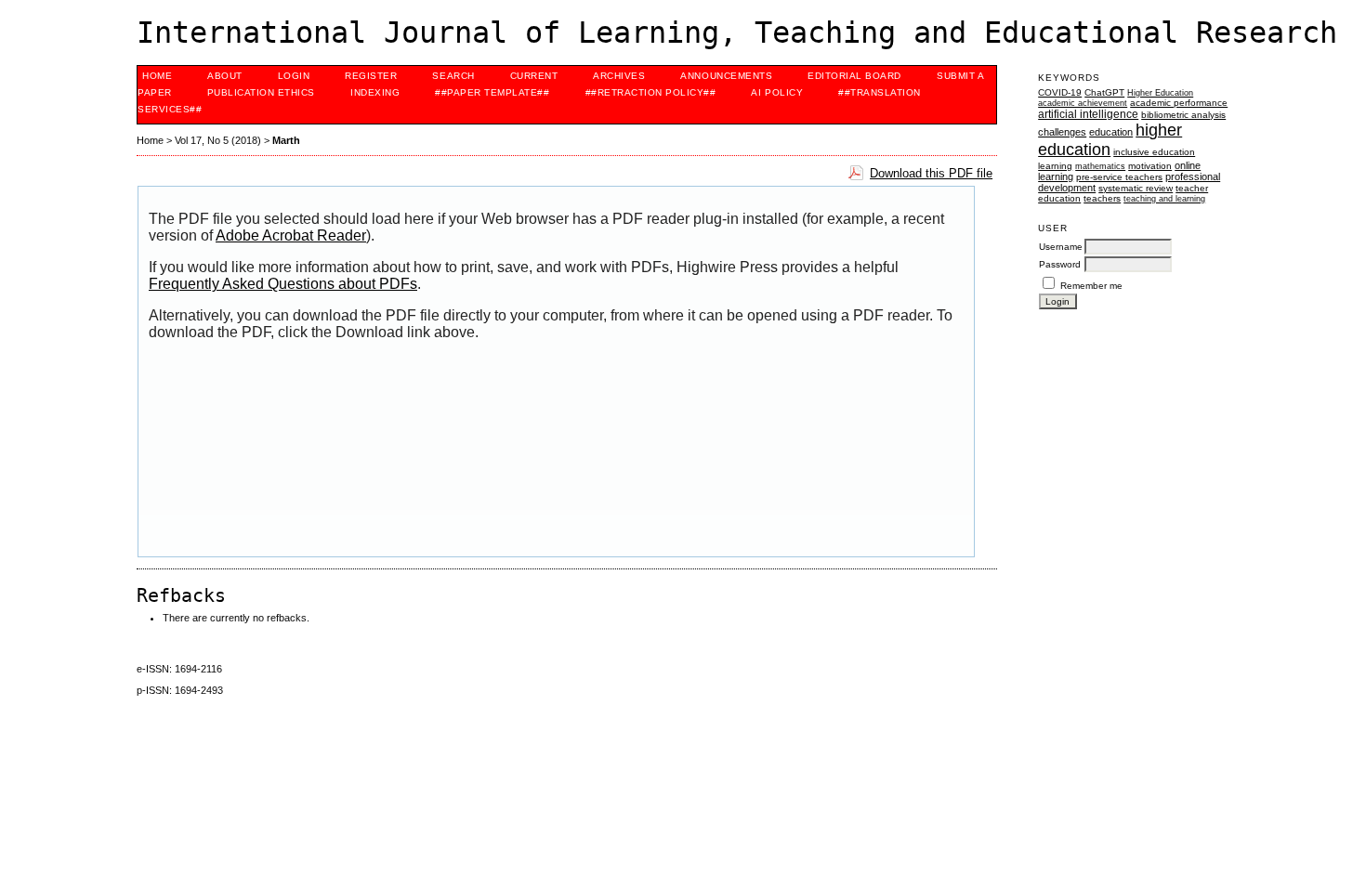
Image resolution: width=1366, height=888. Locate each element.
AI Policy (777, 92)
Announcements (726, 76)
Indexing (375, 92)
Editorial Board (854, 76)
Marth (286, 140)
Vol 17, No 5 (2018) (218, 140)
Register (371, 76)
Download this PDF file (931, 173)
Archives (619, 76)
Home (157, 76)
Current (534, 76)
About (225, 76)
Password (1060, 264)
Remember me (1091, 286)
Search (453, 76)
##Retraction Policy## (650, 92)
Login (294, 76)
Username (1061, 247)
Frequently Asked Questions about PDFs (283, 284)
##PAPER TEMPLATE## (492, 92)
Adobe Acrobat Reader (291, 235)
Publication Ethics (261, 92)
